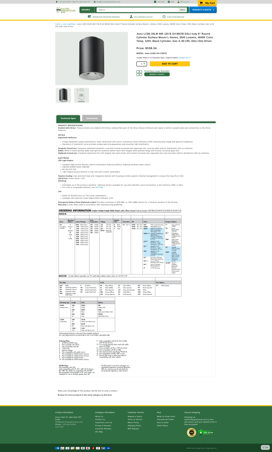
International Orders (165, 419)
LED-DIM (99, 187)
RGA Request (133, 429)
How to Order (163, 422)
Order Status (162, 425)
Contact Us (100, 419)
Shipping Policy (134, 425)
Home (57, 24)
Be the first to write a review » (105, 391)
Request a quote (157, 74)
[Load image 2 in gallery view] (81, 95)
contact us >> (185, 58)
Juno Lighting (69, 24)
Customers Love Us (103, 422)
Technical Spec (68, 118)
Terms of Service (135, 419)
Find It (182, 10)
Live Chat (59, 427)
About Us (99, 416)
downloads (92, 118)
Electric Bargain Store (198, 448)
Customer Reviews (103, 429)
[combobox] (142, 9)
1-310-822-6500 (69, 424)
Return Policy (133, 422)
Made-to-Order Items (166, 416)
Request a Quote (135, 416)
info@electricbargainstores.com (69, 422)
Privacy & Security (103, 425)
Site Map (99, 432)
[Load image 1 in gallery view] (63, 95)
